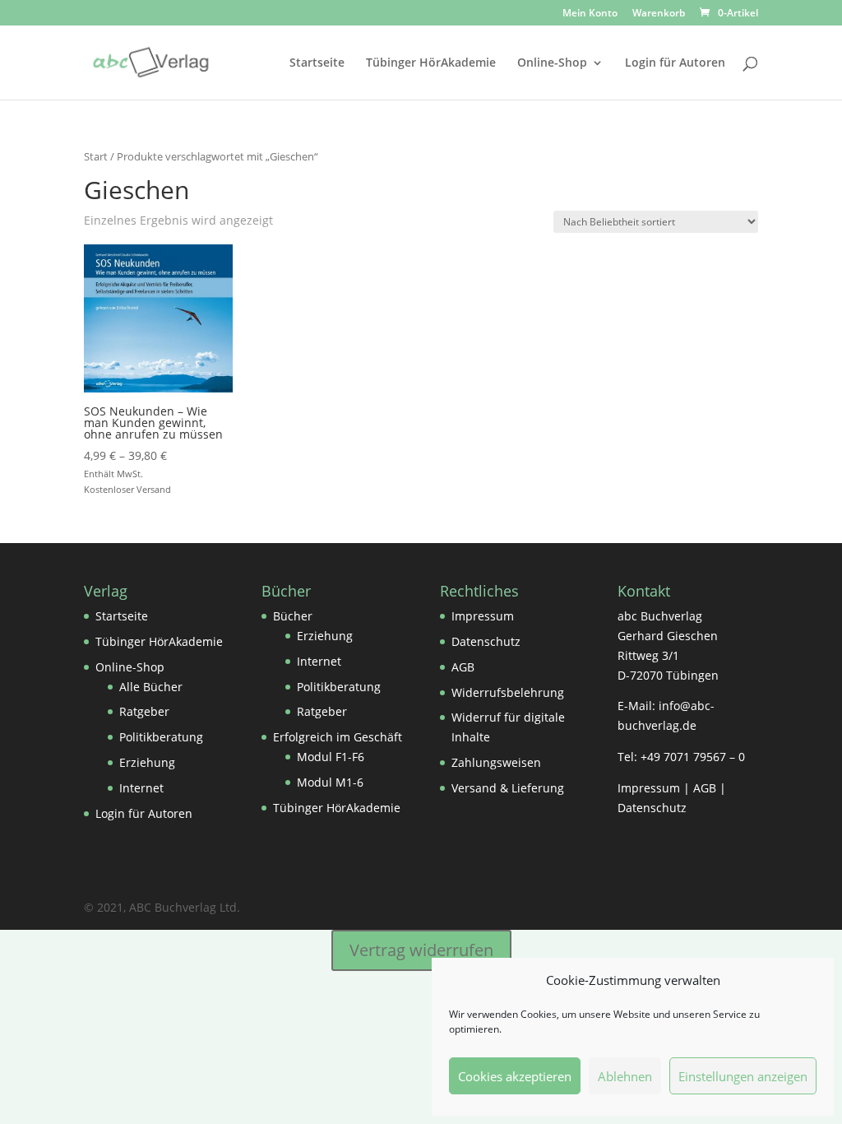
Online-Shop (552, 63)
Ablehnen (625, 1076)
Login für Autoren (675, 63)
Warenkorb (658, 14)
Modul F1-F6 (330, 756)
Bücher (292, 616)
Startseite (317, 63)
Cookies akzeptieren (514, 1076)
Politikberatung (161, 737)
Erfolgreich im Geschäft (337, 737)
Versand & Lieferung (507, 788)
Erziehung (147, 762)
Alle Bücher (151, 686)
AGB (462, 667)
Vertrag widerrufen (421, 950)
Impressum (482, 616)
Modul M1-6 (330, 782)
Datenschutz (485, 641)
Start (96, 156)
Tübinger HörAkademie (431, 63)
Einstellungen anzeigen (742, 1076)
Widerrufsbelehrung (507, 692)
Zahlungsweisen (496, 762)
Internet (141, 788)
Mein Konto (590, 14)
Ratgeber (144, 711)
